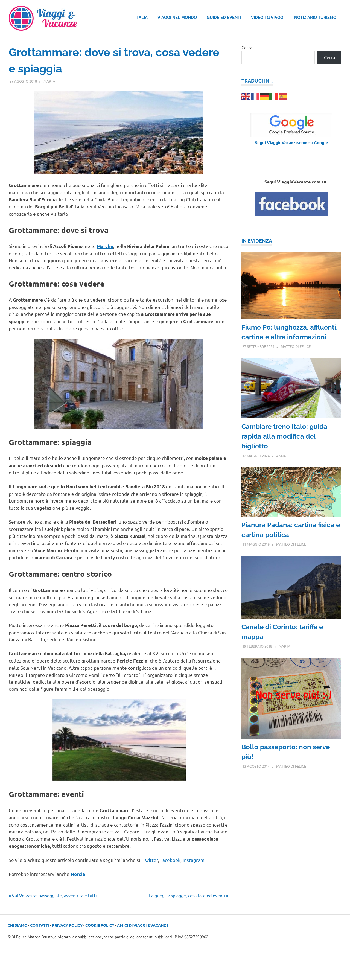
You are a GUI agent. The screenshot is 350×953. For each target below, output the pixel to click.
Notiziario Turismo (315, 17)
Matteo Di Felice (296, 346)
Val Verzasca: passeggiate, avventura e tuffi (54, 895)
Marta (49, 81)
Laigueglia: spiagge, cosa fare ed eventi (187, 895)
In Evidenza (256, 241)
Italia (141, 17)
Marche (105, 246)
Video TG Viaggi (267, 17)
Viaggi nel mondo (177, 17)
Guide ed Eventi (224, 17)
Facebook (170, 860)
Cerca (246, 47)
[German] (264, 95)
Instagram (194, 860)
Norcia (78, 874)
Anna (281, 455)
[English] (246, 95)
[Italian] (274, 95)
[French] (255, 95)
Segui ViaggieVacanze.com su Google (291, 142)
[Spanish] (283, 95)
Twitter (150, 860)
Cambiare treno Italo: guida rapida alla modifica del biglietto (284, 436)
